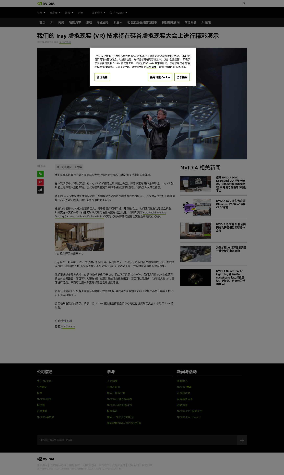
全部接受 (182, 77)
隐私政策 (151, 66)
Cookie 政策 (153, 63)
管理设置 (102, 77)
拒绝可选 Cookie (160, 77)
